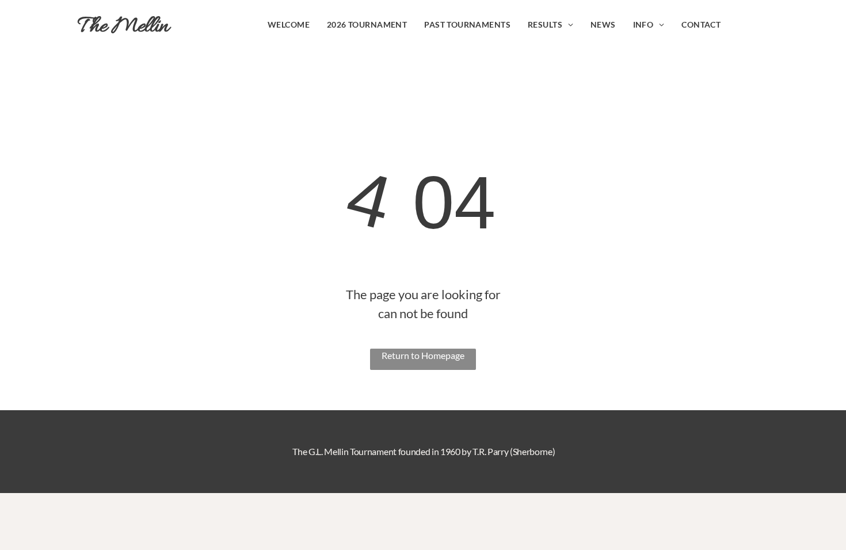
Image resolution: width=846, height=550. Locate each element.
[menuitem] (288, 24)
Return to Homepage (423, 355)
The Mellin (123, 27)
